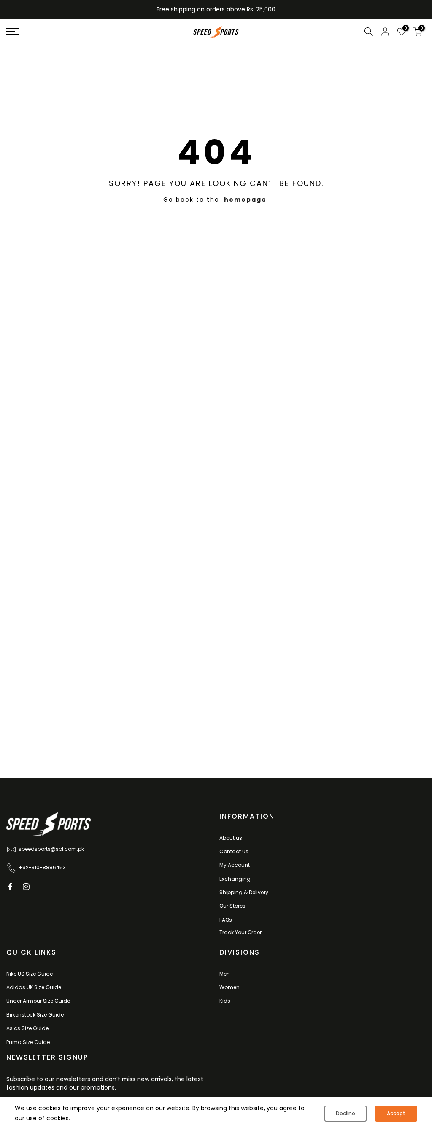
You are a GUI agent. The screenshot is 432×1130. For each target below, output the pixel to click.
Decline (345, 1113)
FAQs (225, 919)
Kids (224, 1000)
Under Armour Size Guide (38, 1000)
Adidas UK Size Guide (33, 987)
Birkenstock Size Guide (35, 1014)
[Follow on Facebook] (10, 887)
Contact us (233, 851)
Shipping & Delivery (243, 892)
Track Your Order (240, 932)
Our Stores (232, 905)
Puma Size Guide (28, 1042)
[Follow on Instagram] (26, 887)
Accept (396, 1113)
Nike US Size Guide (29, 973)
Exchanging (235, 878)
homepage (245, 199)
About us (230, 837)
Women (229, 987)
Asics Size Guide (27, 1028)
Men (224, 973)
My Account (234, 864)
